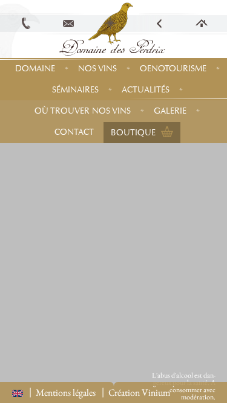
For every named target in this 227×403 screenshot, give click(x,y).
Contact (74, 132)
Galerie (170, 111)
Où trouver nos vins (83, 111)
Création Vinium (139, 392)
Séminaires (75, 90)
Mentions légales (66, 392)
